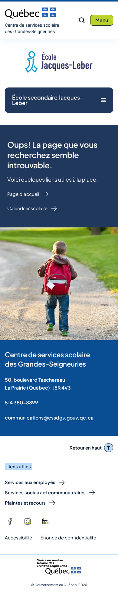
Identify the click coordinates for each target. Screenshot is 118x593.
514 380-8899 (21, 402)
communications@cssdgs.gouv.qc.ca (49, 417)
